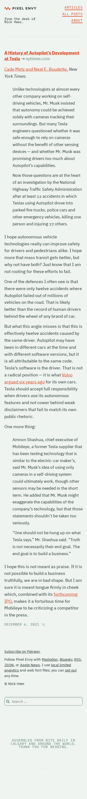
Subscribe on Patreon (22, 651)
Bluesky (66, 659)
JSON (9, 665)
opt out (71, 670)
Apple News (30, 665)
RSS (77, 659)
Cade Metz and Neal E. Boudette (35, 69)
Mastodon (50, 659)
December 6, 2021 (24, 624)
